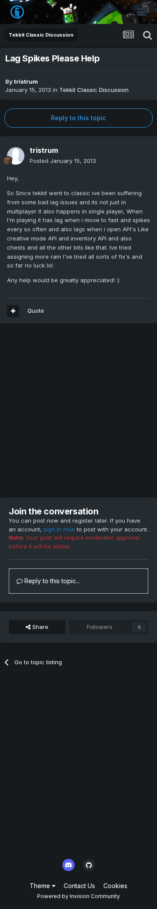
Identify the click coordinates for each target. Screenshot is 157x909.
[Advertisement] (78, 410)
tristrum (26, 81)
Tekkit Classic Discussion (94, 89)
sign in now (59, 529)
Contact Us (79, 885)
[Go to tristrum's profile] (15, 156)
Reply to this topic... (51, 581)
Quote (35, 310)
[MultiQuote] (13, 311)
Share (39, 626)
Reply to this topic (78, 118)
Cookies (115, 885)
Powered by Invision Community (78, 896)
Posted (63, 160)
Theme (41, 885)
